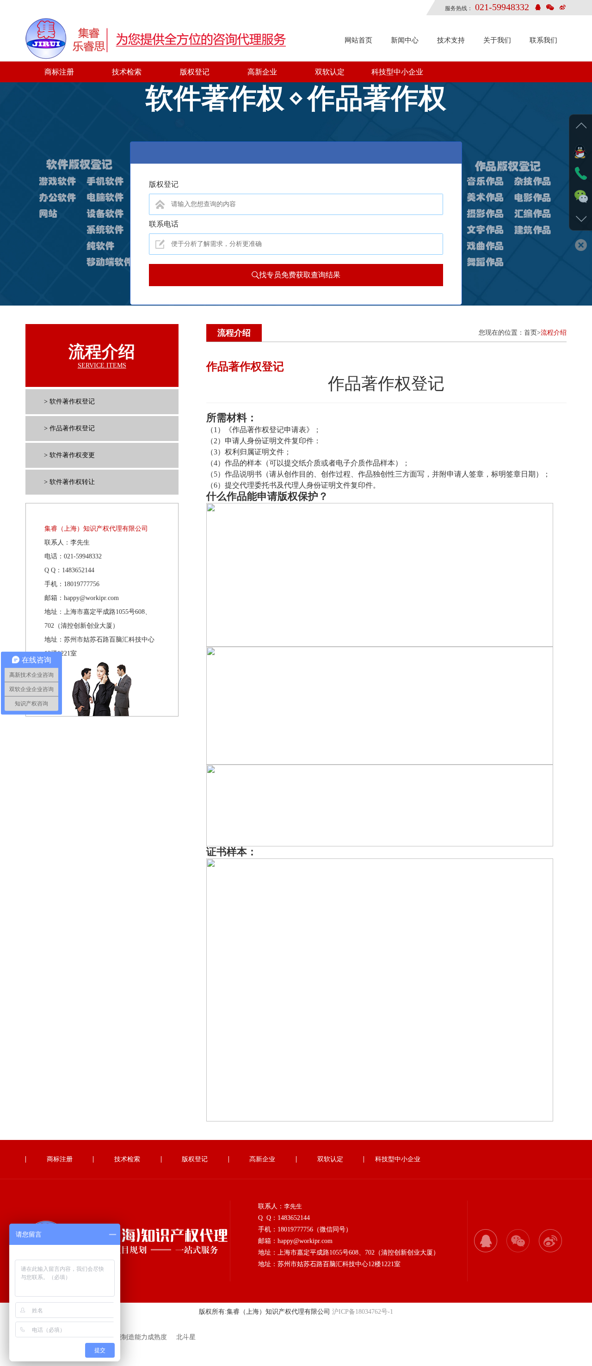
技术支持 (451, 40)
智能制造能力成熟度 (138, 1337)
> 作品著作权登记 (69, 428)
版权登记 (195, 72)
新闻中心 (405, 40)
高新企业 (262, 72)
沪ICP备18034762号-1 (362, 1311)
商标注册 (59, 72)
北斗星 (186, 1337)
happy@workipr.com (91, 597)
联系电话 (164, 224)
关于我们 (497, 40)
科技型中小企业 (397, 72)
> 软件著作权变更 (69, 455)
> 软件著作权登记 (69, 401)
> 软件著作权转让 (69, 481)
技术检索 (127, 72)
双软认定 (330, 72)
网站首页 (358, 40)
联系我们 (543, 40)
